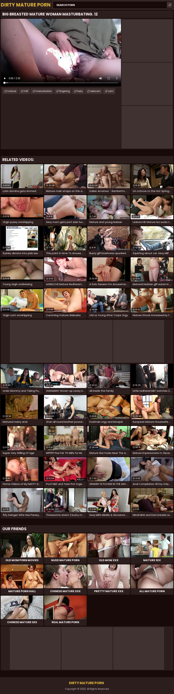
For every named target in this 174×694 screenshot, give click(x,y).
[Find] (170, 5)
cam (111, 91)
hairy (80, 91)
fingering (64, 91)
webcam (95, 91)
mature (11, 91)
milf (26, 91)
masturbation (44, 91)
